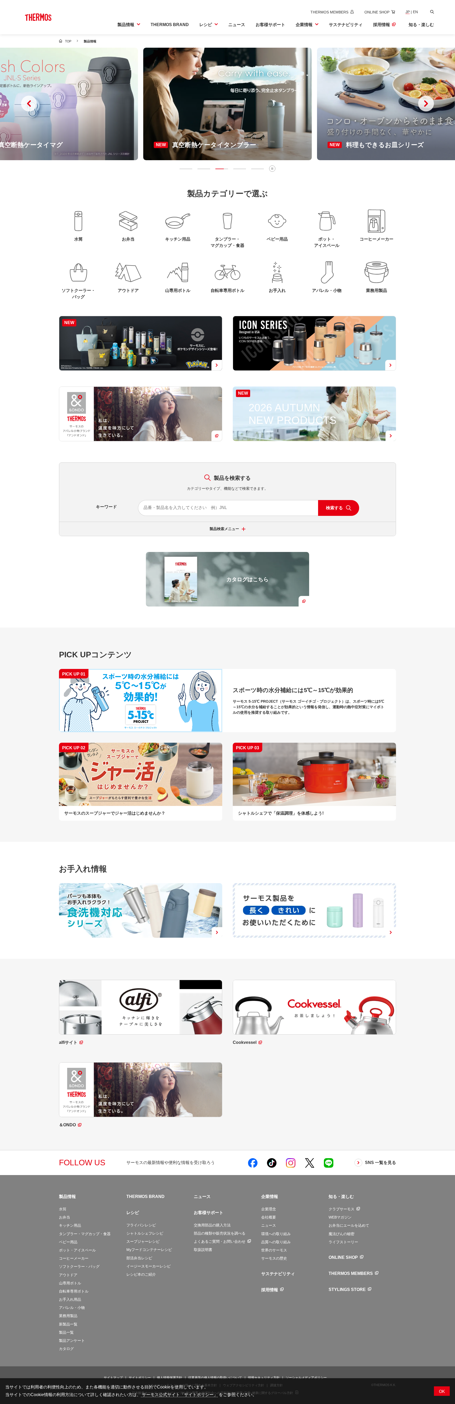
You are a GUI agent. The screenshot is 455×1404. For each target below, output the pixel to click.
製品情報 (67, 1196)
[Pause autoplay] (272, 168)
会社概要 (268, 1217)
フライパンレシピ (141, 1225)
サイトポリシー (140, 1377)
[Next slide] (426, 103)
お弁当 (64, 1217)
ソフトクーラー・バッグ (79, 1266)
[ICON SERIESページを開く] (314, 343)
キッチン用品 (70, 1225)
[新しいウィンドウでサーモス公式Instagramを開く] (290, 1162)
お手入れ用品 (70, 1299)
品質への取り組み (276, 1242)
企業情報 (269, 1196)
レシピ (132, 1212)
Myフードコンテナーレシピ (149, 1250)
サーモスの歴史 (274, 1258)
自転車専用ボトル (73, 1291)
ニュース (202, 1196)
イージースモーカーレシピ (148, 1266)
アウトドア (68, 1275)
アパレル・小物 (72, 1307)
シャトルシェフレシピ (144, 1233)
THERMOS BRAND (145, 1196)
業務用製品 (68, 1316)
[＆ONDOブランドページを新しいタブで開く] (140, 414)
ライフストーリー (343, 1242)
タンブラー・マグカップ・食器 (85, 1234)
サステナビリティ (278, 1273)
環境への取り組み (276, 1234)
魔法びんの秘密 (341, 1234)
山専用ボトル (70, 1283)
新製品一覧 (68, 1324)
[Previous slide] (29, 103)
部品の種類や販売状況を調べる (219, 1233)
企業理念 (268, 1209)
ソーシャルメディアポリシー (306, 1377)
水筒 (62, 1209)
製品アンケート (72, 1340)
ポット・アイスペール (77, 1250)
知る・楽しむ (341, 1196)
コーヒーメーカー (73, 1258)
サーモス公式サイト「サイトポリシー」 (179, 1394)
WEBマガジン (340, 1217)
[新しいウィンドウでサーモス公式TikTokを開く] (271, 1162)
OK (442, 1391)
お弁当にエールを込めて (349, 1225)
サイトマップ (113, 1377)
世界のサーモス (274, 1250)
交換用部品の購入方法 (212, 1225)
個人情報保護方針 (169, 1377)
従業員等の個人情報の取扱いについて (215, 1377)
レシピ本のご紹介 (141, 1274)
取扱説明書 (203, 1250)
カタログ (66, 1349)
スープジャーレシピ (143, 1241)
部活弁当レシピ (139, 1258)
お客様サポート (208, 1212)
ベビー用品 (68, 1242)
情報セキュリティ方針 (264, 1377)
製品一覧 (66, 1332)
